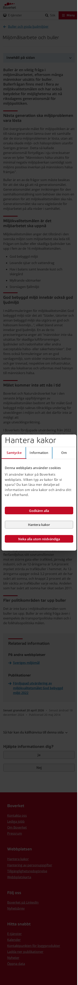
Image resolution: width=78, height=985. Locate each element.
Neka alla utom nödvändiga (39, 539)
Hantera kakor (39, 525)
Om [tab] (64, 452)
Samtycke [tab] (14, 452)
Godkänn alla (39, 511)
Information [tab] (39, 452)
